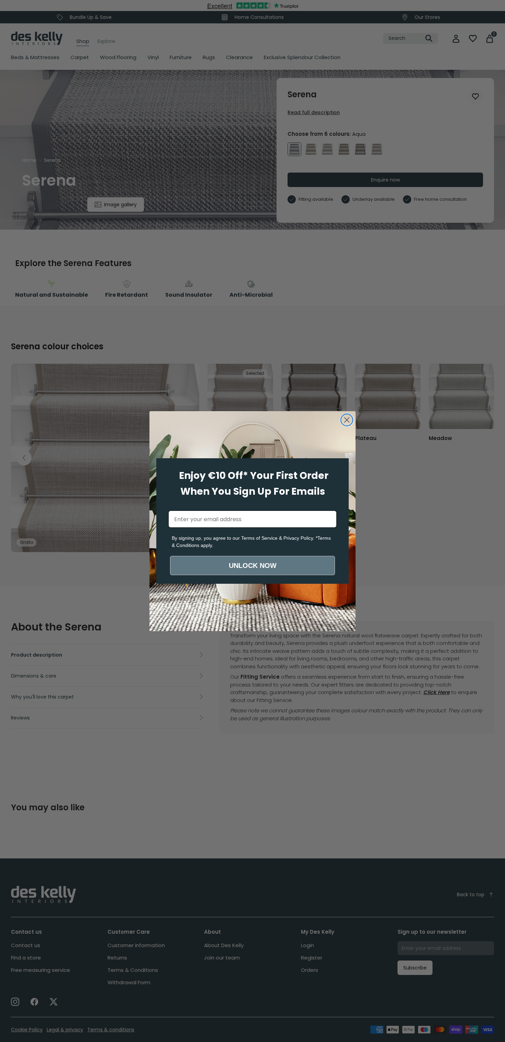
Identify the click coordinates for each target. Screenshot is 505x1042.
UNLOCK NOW (253, 565)
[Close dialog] (347, 420)
